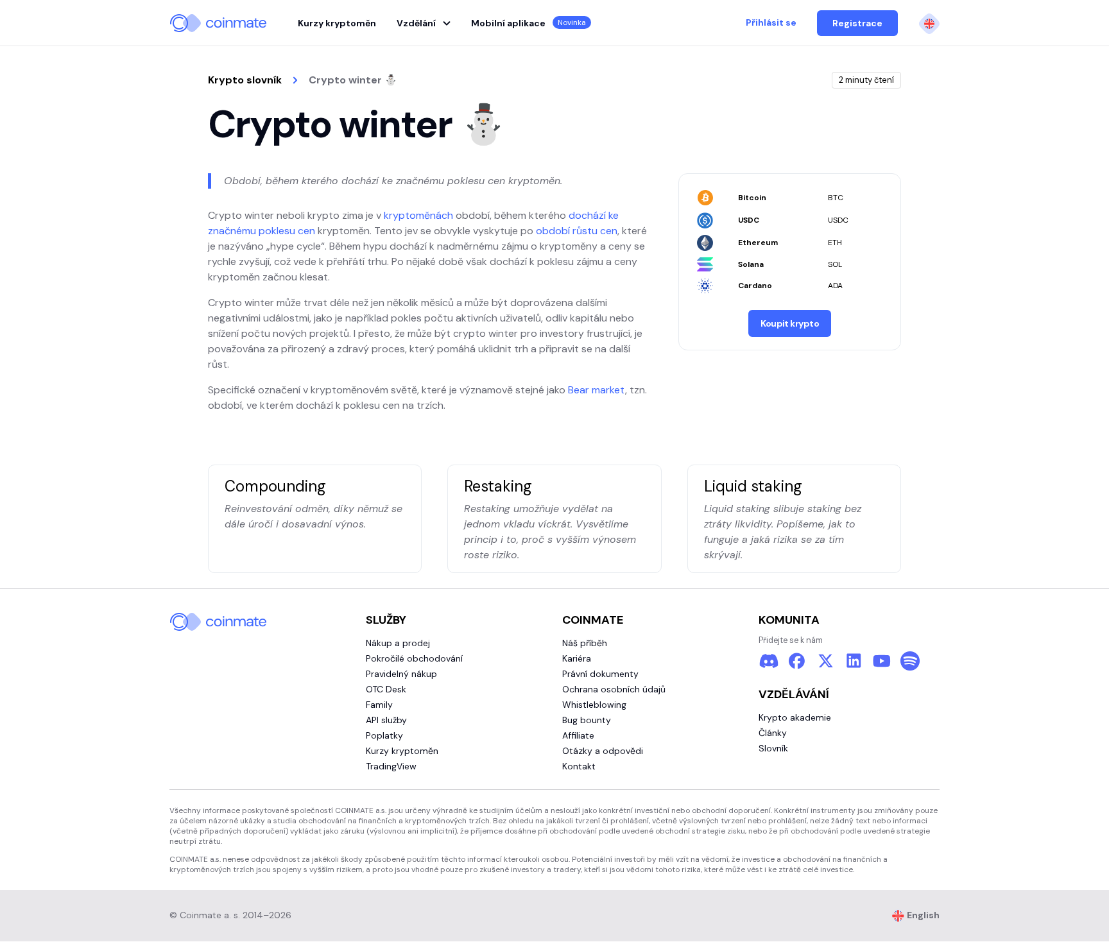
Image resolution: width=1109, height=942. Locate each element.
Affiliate (578, 735)
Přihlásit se (771, 22)
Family (379, 704)
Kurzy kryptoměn (337, 23)
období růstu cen (576, 230)
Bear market (596, 390)
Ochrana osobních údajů (614, 689)
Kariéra (576, 658)
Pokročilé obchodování (414, 658)
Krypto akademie (795, 717)
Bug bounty (586, 720)
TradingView (391, 766)
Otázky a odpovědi (602, 751)
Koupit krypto (790, 323)
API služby (386, 720)
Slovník (773, 748)
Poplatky (384, 735)
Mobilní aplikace (528, 23)
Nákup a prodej (398, 643)
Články (773, 733)
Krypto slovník (245, 80)
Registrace (857, 23)
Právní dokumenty (600, 674)
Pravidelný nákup (401, 674)
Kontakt (579, 766)
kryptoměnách (418, 215)
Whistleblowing (594, 704)
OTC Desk (386, 689)
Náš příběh (584, 643)
